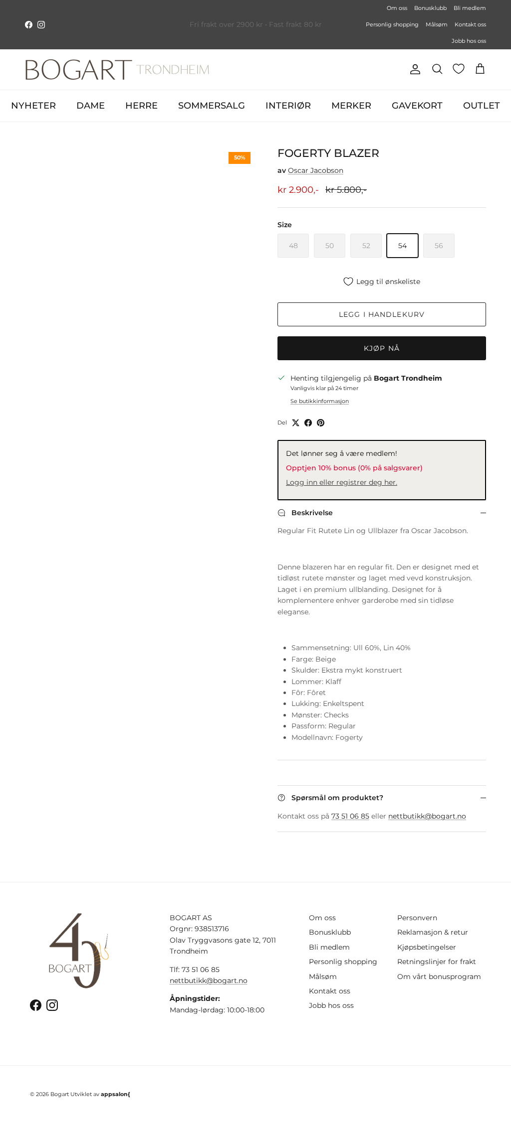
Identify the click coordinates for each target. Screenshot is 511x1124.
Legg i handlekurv (382, 314)
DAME (90, 105)
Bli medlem (470, 7)
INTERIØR (288, 105)
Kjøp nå (382, 348)
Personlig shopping (392, 24)
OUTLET (481, 105)
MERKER (351, 105)
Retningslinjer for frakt (436, 961)
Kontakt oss (470, 24)
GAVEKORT (417, 105)
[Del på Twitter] (295, 422)
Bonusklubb (430, 7)
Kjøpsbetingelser (426, 947)
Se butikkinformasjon (319, 401)
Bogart (59, 1094)
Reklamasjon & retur (432, 932)
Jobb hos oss (469, 40)
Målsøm (437, 24)
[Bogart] (117, 69)
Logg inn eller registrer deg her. (341, 482)
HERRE (141, 105)
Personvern (417, 917)
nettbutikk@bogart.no (427, 816)
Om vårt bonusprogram (439, 976)
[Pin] (320, 422)
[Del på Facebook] (308, 422)
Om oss (397, 7)
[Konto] (413, 69)
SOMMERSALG (211, 105)
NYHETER (33, 105)
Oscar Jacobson (315, 170)
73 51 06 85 (350, 816)
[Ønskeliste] (458, 68)
